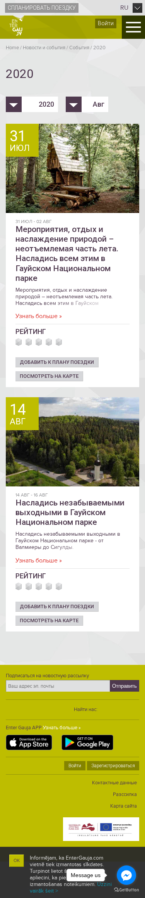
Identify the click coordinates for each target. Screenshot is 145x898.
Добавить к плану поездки (57, 362)
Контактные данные (114, 783)
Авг (98, 104)
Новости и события (44, 48)
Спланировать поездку (42, 8)
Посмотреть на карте (49, 376)
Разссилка (125, 794)
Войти (106, 23)
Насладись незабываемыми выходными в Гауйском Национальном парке (70, 512)
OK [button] (17, 860)
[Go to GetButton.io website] (126, 890)
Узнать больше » (38, 316)
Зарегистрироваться (113, 765)
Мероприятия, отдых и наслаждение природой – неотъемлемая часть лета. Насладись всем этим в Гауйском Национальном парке (66, 254)
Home (12, 48)
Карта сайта (123, 806)
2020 (99, 48)
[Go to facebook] (126, 875)
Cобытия (79, 48)
